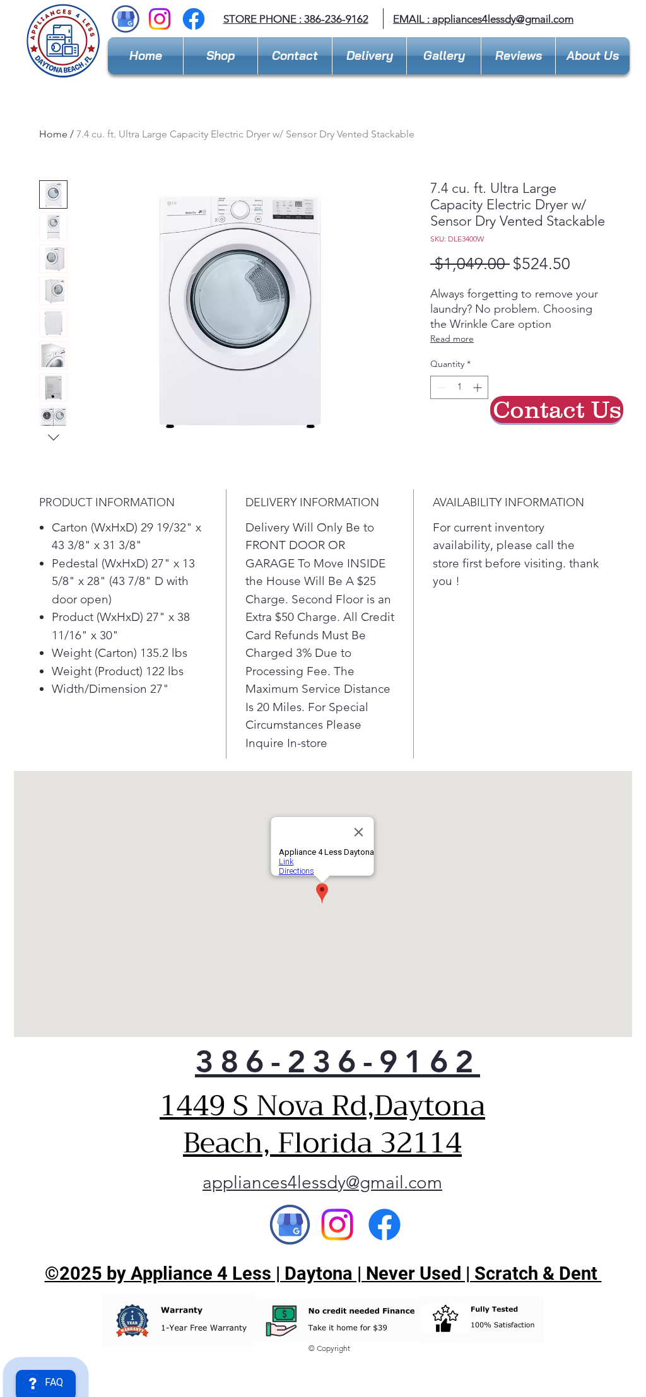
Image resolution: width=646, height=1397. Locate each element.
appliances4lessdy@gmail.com (502, 19)
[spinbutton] (459, 387)
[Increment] (478, 387)
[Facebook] (193, 18)
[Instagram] (159, 18)
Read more (452, 338)
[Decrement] (440, 387)
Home (53, 134)
